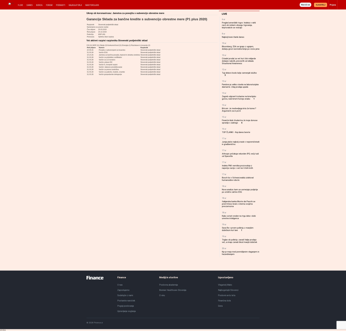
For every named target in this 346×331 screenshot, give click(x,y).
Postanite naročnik (126, 300)
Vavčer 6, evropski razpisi (108, 65)
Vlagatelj (320, 5)
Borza (39, 5)
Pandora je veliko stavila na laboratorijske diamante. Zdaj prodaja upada (240, 85)
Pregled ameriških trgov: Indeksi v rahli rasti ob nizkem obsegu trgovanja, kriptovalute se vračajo (239, 25)
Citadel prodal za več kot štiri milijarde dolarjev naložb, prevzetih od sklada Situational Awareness (239, 61)
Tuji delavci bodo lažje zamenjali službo (239, 73)
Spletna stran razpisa (106, 37)
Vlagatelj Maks (225, 285)
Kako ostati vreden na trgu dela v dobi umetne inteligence (239, 217)
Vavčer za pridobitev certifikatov (110, 57)
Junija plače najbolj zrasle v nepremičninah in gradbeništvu (241, 143)
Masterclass (92, 5)
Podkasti (60, 5)
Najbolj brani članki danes (233, 37)
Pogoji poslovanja (125, 306)
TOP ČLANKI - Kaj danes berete (236, 132)
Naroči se (305, 5)
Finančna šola (224, 300)
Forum (49, 5)
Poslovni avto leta (226, 295)
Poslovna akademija (168, 285)
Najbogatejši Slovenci (228, 290)
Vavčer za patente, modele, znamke (112, 72)
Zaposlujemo (123, 290)
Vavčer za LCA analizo (107, 60)
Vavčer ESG (103, 52)
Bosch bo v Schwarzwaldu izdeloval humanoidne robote (238, 178)
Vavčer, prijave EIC (106, 62)
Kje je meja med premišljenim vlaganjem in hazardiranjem (240, 253)
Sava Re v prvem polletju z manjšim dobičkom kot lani (237, 229)
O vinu (162, 295)
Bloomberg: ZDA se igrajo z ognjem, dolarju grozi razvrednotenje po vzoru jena (240, 47)
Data (220, 306)
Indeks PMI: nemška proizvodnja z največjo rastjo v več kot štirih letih (237, 166)
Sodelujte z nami (125, 295)
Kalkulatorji (75, 5)
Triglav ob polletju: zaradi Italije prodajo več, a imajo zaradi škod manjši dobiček (239, 241)
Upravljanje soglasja (126, 311)
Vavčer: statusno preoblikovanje (110, 67)
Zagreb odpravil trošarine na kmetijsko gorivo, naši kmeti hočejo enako (239, 97)
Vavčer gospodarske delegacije (110, 74)
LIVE (21, 5)
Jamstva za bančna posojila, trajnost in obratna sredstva (119, 55)
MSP (100, 34)
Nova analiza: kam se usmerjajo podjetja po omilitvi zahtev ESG (240, 190)
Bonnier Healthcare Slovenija (172, 290)
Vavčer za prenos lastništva (109, 69)
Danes (30, 5)
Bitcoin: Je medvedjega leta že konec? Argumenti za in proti (239, 109)
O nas (120, 285)
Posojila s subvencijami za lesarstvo (112, 50)
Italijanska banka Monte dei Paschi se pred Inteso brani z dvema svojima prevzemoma (238, 204)
